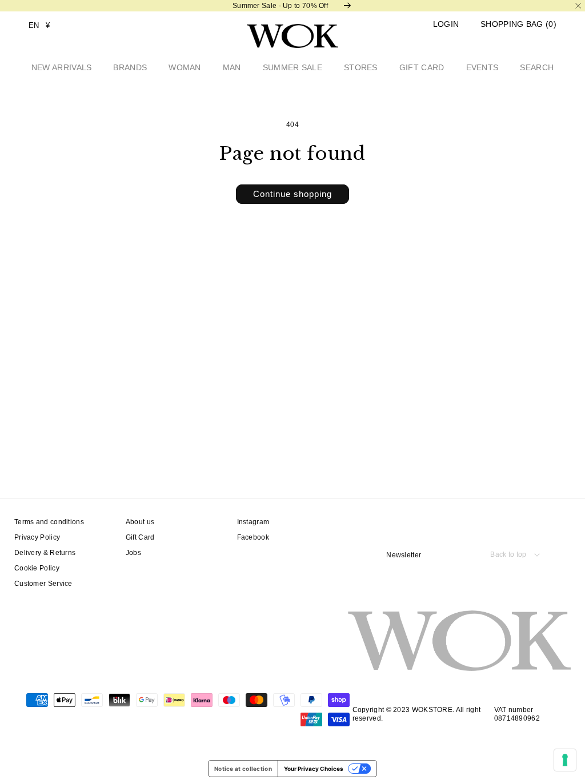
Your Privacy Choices (313, 768)
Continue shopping (292, 194)
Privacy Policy (37, 537)
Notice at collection (243, 768)
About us (140, 522)
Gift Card (140, 537)
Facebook (253, 537)
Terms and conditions (49, 522)
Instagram (253, 522)
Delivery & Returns (44, 553)
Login (446, 24)
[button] (518, 24)
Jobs (133, 553)
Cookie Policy (36, 568)
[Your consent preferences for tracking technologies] (565, 760)
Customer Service (43, 584)
